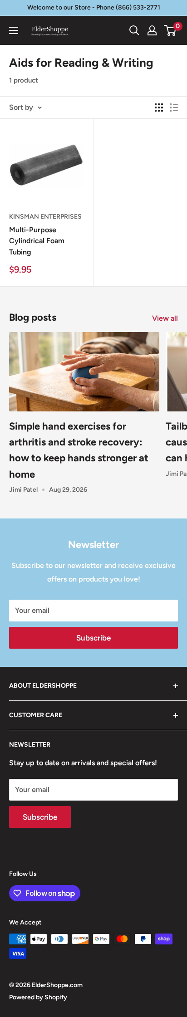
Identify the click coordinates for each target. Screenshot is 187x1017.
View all (165, 318)
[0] (170, 30)
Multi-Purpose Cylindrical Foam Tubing (36, 241)
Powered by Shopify (38, 997)
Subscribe (93, 637)
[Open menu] (13, 30)
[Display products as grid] (159, 107)
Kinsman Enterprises (45, 216)
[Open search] (134, 30)
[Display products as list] (174, 107)
